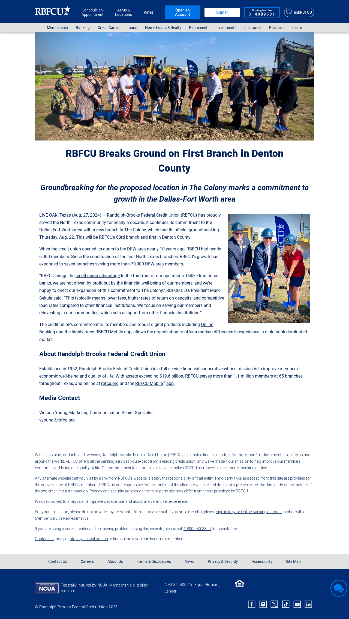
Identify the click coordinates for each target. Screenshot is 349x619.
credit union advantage (98, 275)
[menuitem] (57, 27)
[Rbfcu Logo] (53, 12)
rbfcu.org (110, 383)
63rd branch (127, 237)
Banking (83, 27)
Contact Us (57, 561)
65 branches (291, 376)
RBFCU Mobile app (113, 331)
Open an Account (182, 12)
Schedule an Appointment (93, 12)
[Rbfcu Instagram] (263, 604)
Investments (225, 27)
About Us (115, 561)
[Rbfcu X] (274, 604)
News (189, 561)
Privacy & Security (223, 561)
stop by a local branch (89, 539)
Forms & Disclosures (154, 561)
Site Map (293, 561)
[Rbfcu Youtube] (297, 604)
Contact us (44, 539)
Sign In (222, 12)
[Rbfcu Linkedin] (308, 604)
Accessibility (262, 561)
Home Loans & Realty (163, 27)
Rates (149, 12)
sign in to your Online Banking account (249, 512)
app (170, 383)
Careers (87, 561)
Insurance (252, 27)
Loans (132, 27)
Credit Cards (108, 27)
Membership (57, 27)
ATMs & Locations (123, 12)
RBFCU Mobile (149, 383)
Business (276, 27)
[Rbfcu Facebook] (251, 604)
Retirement (198, 27)
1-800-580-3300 (197, 529)
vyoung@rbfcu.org (57, 420)
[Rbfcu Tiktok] (285, 604)
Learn (297, 27)
